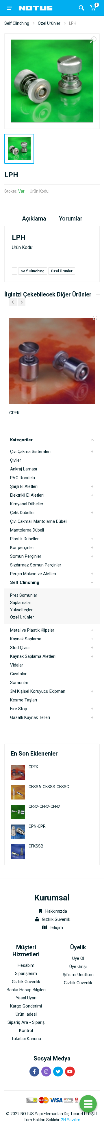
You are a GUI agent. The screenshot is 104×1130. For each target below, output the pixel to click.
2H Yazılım (70, 1119)
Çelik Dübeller (22, 512)
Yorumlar (70, 218)
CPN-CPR (37, 826)
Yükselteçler (21, 609)
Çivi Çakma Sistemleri (30, 451)
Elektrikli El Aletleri (27, 495)
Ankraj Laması (23, 469)
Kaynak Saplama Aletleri (32, 656)
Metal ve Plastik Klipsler (32, 630)
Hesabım (26, 965)
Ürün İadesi (26, 1014)
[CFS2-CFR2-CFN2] (18, 811)
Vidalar (16, 665)
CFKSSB (36, 846)
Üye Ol (78, 958)
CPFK (33, 767)
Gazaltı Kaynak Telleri (30, 717)
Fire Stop (18, 708)
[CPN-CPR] (18, 831)
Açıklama (34, 218)
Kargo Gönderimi (26, 1006)
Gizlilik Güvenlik (56, 919)
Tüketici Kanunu (26, 1038)
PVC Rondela (22, 477)
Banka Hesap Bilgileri (26, 989)
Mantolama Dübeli (27, 530)
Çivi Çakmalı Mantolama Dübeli (38, 521)
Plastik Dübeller (24, 538)
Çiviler (15, 460)
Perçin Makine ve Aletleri (33, 573)
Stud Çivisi (19, 647)
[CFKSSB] (18, 851)
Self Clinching (16, 23)
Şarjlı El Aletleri (24, 486)
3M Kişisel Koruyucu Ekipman (37, 691)
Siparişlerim (26, 973)
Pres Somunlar (23, 595)
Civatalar (18, 673)
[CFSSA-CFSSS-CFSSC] (18, 792)
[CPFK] (18, 772)
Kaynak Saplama (25, 639)
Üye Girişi (78, 966)
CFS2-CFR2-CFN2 (44, 806)
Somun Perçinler (25, 556)
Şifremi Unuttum (78, 974)
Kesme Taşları (23, 700)
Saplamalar (20, 602)
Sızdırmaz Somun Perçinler (35, 565)
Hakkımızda (55, 911)
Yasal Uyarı (26, 998)
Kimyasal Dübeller (26, 504)
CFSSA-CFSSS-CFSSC (49, 786)
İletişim (56, 927)
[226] (95, 317)
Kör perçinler (22, 547)
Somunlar (19, 682)
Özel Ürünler (49, 23)
